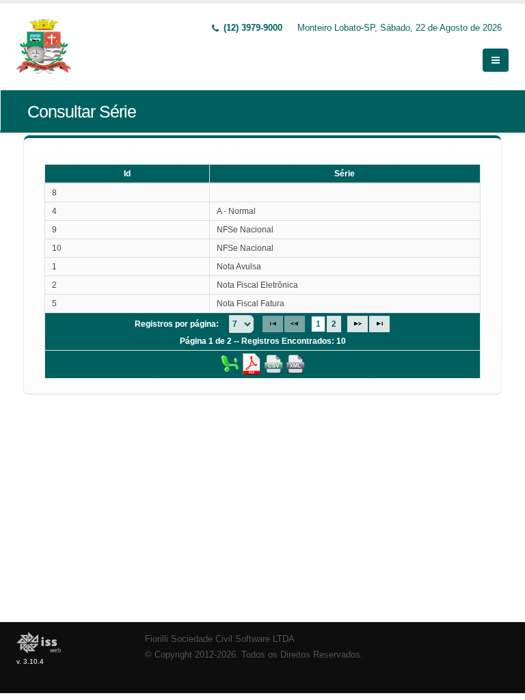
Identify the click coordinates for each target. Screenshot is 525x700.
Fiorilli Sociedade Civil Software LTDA (220, 639)
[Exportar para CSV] (273, 363)
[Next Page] (357, 324)
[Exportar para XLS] (230, 363)
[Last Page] (379, 324)
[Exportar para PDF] (251, 363)
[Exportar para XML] (295, 363)
